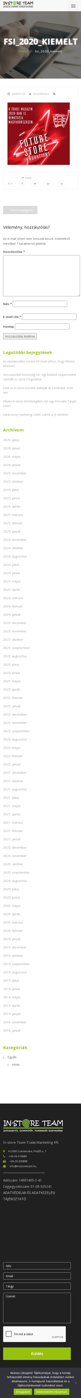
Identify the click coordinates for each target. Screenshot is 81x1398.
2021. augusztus (15, 789)
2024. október (13, 548)
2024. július (11, 564)
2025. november (15, 473)
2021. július (11, 797)
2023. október (13, 639)
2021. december (15, 772)
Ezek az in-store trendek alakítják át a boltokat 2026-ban (38, 390)
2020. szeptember (16, 872)
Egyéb (12, 1057)
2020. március (13, 922)
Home (23, 51)
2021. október (13, 781)
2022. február (13, 756)
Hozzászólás (14, 252)
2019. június (11, 989)
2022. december (15, 714)
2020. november (15, 856)
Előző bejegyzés (22, 210)
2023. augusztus (15, 656)
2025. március (13, 515)
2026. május (12, 456)
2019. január (12, 1014)
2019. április (11, 1005)
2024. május (12, 581)
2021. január (12, 839)
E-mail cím (12, 317)
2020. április (11, 914)
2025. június (11, 498)
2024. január (12, 614)
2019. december (15, 947)
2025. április (11, 506)
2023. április (11, 689)
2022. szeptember (16, 731)
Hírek (16, 1064)
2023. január (12, 706)
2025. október (13, 481)
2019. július (11, 980)
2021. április (11, 814)
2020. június (11, 897)
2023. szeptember (16, 648)
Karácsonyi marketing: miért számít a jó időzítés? (36, 415)
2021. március (13, 822)
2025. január (12, 531)
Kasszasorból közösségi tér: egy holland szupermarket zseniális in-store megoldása (39, 377)
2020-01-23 (18, 94)
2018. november (15, 1022)
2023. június (11, 673)
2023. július (11, 664)
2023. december (15, 623)
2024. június (11, 573)
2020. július (11, 889)
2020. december (15, 847)
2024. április (11, 589)
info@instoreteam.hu (23, 1166)
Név (7, 304)
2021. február (13, 831)
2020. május (12, 906)
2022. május (12, 747)
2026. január (12, 465)
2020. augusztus (15, 881)
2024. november (15, 540)
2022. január (12, 764)
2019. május (12, 997)
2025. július (11, 490)
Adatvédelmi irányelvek (51, 1391)
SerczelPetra (41, 94)
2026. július (11, 440)
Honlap (8, 326)
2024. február (13, 606)
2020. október (13, 864)
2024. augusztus (15, 556)
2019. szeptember (16, 964)
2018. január (12, 1030)
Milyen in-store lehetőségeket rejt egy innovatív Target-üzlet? (40, 403)
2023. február (13, 698)
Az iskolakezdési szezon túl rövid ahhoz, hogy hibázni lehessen (39, 363)
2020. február (13, 930)
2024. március (13, 598)
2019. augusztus (15, 972)
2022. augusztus (15, 739)
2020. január (12, 939)
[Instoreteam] (18, 4)
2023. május (12, 681)
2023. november (15, 631)
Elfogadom (23, 1391)
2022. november (15, 723)
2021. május (12, 806)
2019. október (13, 955)
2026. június (11, 448)
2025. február (13, 523)
